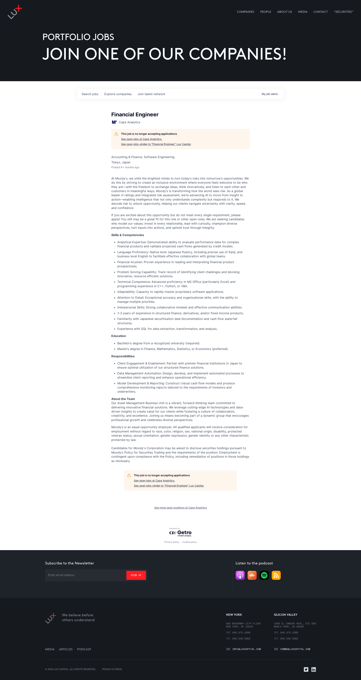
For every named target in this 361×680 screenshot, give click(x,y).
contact (320, 12)
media (303, 12)
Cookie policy (189, 542)
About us (284, 12)
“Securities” (343, 12)
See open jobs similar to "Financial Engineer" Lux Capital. (156, 144)
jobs (90, 94)
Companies (245, 12)
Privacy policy (171, 542)
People (265, 12)
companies (118, 94)
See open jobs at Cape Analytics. (141, 139)
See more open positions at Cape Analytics (180, 507)
